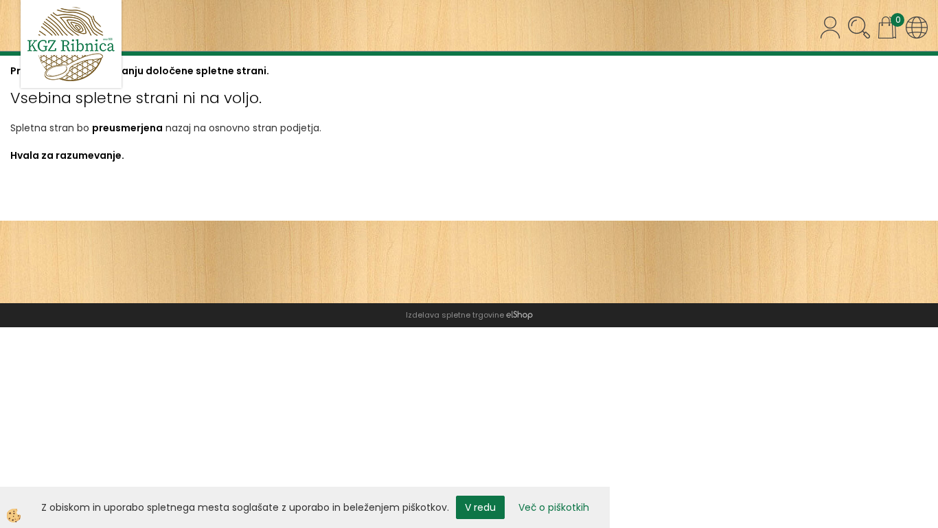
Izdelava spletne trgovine (455, 314)
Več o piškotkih (553, 507)
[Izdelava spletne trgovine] (519, 314)
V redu (480, 507)
